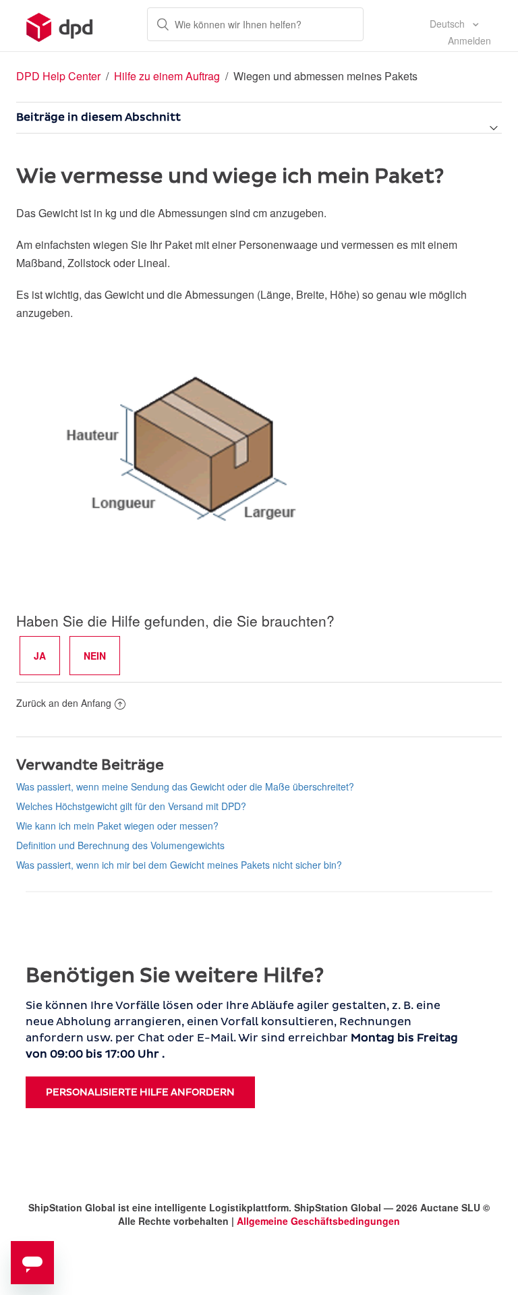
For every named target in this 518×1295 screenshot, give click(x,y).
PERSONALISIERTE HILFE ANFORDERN (140, 1092)
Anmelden (469, 40)
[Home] (60, 25)
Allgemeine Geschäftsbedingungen (318, 1221)
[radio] (40, 655)
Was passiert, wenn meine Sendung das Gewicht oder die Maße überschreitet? (185, 786)
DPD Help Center (59, 76)
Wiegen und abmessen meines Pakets (325, 76)
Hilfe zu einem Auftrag (167, 76)
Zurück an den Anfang (63, 703)
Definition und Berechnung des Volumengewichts (120, 845)
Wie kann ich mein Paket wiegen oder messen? (117, 825)
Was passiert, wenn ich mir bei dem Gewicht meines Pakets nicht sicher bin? (179, 864)
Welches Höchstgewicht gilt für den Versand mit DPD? (131, 806)
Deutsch (448, 23)
